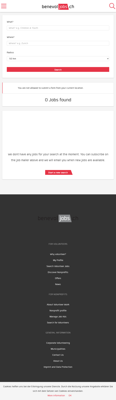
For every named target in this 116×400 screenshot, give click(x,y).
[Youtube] (55, 231)
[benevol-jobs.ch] (58, 6)
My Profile (58, 260)
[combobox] (58, 28)
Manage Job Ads (58, 316)
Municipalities (58, 349)
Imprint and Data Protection (58, 367)
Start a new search (58, 172)
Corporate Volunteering (58, 343)
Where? (10, 37)
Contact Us (58, 355)
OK (70, 395)
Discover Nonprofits (58, 272)
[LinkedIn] (62, 231)
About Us (58, 361)
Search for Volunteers (58, 322)
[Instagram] (68, 231)
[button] (106, 86)
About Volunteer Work (58, 304)
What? (10, 21)
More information (56, 395)
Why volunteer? (58, 254)
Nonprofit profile (58, 310)
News (58, 284)
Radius (10, 52)
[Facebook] (48, 231)
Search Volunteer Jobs (58, 266)
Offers (58, 278)
